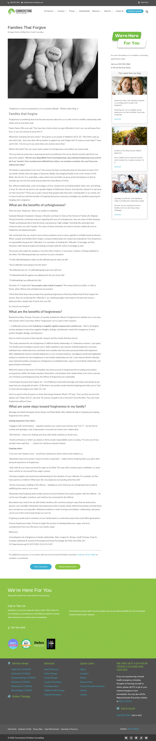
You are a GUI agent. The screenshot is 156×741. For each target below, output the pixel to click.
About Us (107, 11)
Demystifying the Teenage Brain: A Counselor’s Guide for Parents (129, 103)
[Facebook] (126, 738)
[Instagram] (131, 738)
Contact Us (119, 11)
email (80, 555)
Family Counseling (37, 32)
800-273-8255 (125, 701)
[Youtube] (146, 738)
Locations (61, 11)
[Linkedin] (136, 738)
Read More (117, 119)
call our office (90, 555)
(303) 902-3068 (123, 715)
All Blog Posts (25, 32)
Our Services (48, 11)
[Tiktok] (141, 738)
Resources (95, 11)
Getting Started (84, 11)
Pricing (71, 11)
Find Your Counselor (135, 11)
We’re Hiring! (133, 729)
